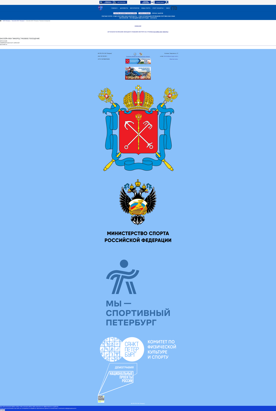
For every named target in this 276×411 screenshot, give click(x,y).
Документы (124, 8)
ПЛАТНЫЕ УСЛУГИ (107, 16)
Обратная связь (173, 59)
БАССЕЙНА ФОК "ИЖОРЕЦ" (161, 32)
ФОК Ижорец (6, 21)
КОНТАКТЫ (153, 18)
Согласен (2, 410)
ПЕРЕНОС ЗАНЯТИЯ (157, 13)
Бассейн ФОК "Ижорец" (18, 21)
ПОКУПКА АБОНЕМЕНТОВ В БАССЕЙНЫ (125, 13)
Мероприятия (134, 8)
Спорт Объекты (158, 8)
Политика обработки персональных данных (138, 56)
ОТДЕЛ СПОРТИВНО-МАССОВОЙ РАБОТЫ (125, 16)
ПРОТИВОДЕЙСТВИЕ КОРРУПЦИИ (139, 18)
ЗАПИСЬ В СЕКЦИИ (144, 13)
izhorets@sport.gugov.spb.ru (171, 56)
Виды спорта (145, 8)
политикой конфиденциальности (67, 408)
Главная (114, 8)
